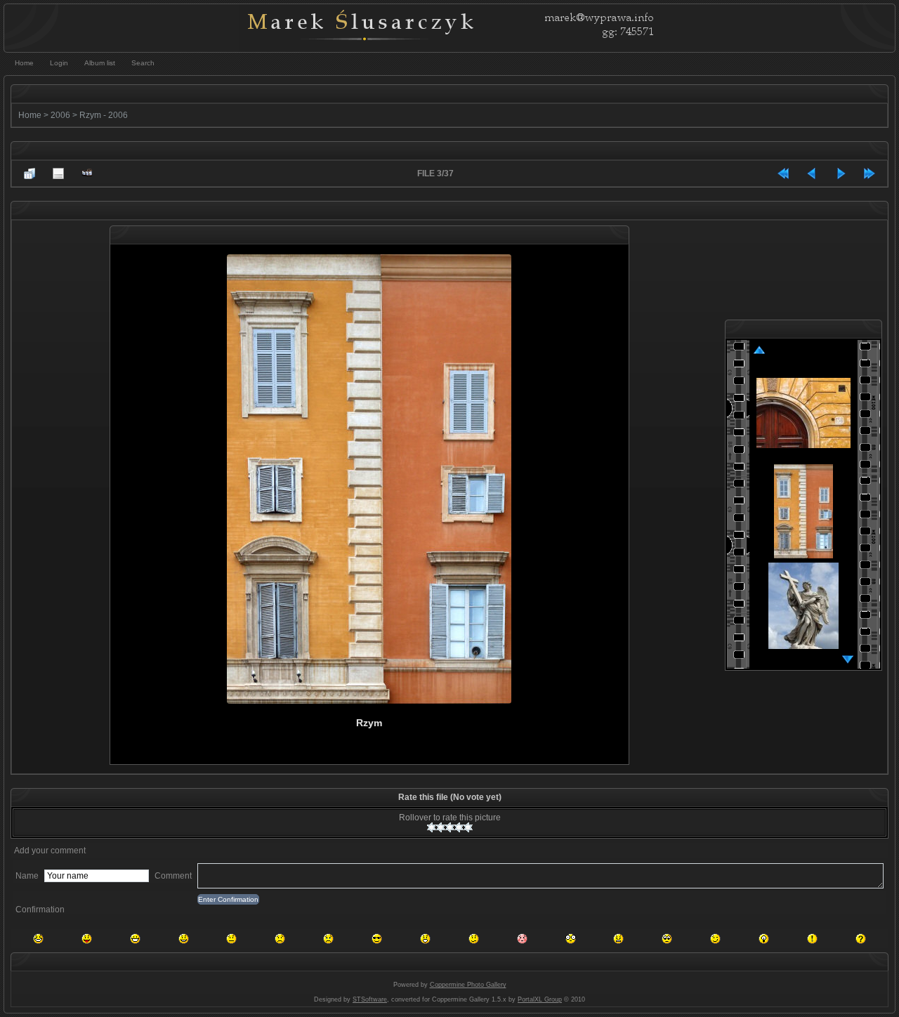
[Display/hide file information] (58, 173)
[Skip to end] (869, 173)
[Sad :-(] (280, 938)
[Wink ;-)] (715, 938)
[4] (459, 827)
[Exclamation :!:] (812, 938)
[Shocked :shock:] (570, 938)
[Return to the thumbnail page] (29, 173)
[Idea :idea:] (764, 938)
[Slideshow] (87, 173)
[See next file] (840, 173)
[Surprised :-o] (425, 938)
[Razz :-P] (86, 938)
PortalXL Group (540, 999)
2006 (60, 115)
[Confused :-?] (473, 938)
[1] (431, 827)
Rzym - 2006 (103, 115)
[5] (468, 827)
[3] (449, 827)
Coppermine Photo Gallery (468, 984)
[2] (440, 827)
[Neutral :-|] (231, 938)
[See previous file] (812, 173)
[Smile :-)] (183, 938)
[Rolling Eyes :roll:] (667, 938)
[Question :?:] (860, 938)
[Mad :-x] (618, 938)
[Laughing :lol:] (38, 938)
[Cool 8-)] (377, 938)
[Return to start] (783, 173)
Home (29, 115)
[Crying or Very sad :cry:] (328, 938)
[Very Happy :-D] (135, 938)
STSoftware (370, 999)
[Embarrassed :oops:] (522, 938)
